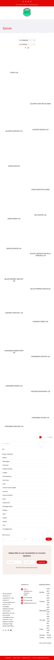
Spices (5, 521)
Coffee (5, 472)
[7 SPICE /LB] (13, 54)
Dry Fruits (6, 480)
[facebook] (3, 630)
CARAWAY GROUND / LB (14, 313)
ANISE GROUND (14, 166)
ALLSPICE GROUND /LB (13, 131)
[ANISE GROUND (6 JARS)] (40, 140)
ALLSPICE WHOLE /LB (40, 129)
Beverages (6, 461)
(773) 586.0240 (28, 597)
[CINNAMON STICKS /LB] (40, 401)
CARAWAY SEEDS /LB (40, 321)
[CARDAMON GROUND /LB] (40, 331)
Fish (4, 484)
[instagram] (8, 630)
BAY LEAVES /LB (40, 215)
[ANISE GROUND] (13, 140)
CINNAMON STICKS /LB (40, 418)
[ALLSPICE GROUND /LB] (10, 113)
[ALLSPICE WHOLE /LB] (36, 113)
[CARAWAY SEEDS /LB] (39, 298)
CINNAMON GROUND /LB (13, 426)
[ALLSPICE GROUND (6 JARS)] (40, 54)
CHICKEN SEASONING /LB (40, 391)
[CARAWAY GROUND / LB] (12, 298)
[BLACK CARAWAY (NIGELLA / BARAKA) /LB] (40, 228)
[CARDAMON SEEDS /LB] (13, 366)
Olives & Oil (6, 502)
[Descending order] (34, 40)
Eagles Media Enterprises (43, 657)
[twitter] (5, 630)
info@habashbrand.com (33, 4)
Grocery (5, 491)
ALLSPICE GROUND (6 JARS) (40, 104)
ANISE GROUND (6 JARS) (40, 189)
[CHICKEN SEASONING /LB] (40, 366)
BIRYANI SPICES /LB (13, 248)
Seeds (5, 518)
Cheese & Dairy (7, 469)
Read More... (10, 626)
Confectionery (7, 476)
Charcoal (5, 465)
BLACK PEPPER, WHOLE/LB (40, 289)
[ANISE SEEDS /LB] (13, 199)
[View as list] (28, 47)
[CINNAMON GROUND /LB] (13, 401)
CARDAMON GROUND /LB (40, 356)
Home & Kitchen (8, 495)
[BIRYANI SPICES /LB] (13, 228)
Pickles (5, 510)
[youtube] (10, 630)
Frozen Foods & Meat (9, 487)
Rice (4, 514)
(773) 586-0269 (28, 600)
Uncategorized (7, 529)
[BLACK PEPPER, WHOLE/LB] (40, 263)
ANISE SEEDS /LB (13, 219)
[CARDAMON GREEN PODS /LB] (13, 331)
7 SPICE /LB (14, 72)
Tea (4, 525)
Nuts (4, 499)
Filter (49, 539)
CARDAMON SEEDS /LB (13, 386)
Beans (5, 457)
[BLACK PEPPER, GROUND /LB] (10, 263)
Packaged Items (8, 506)
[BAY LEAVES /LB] (40, 199)
